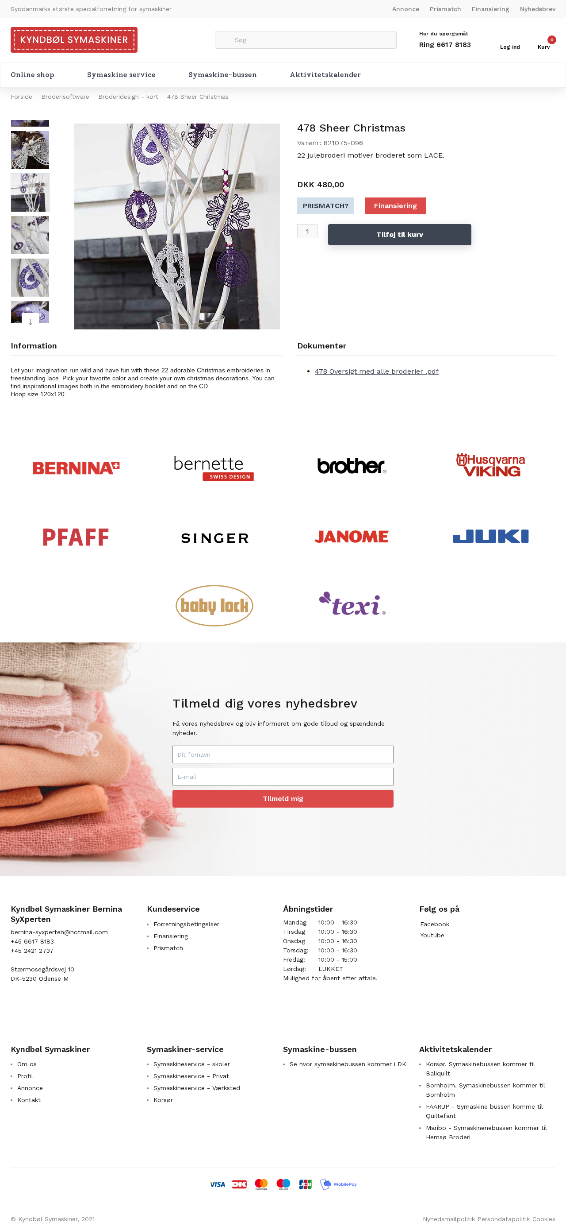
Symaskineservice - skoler (191, 1064)
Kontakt (29, 1099)
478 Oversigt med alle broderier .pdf (377, 371)
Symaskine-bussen (222, 74)
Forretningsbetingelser (186, 924)
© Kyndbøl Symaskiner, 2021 (53, 1218)
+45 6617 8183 (32, 941)
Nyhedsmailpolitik (449, 1218)
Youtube (432, 935)
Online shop (32, 74)
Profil (25, 1075)
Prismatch (445, 8)
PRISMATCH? (325, 205)
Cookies (543, 1218)
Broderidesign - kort (128, 96)
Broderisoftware (65, 96)
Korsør (163, 1099)
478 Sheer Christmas (198, 96)
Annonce (405, 8)
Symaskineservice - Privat (191, 1075)
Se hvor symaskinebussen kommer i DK (348, 1064)
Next (30, 322)
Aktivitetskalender (325, 74)
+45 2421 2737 (32, 950)
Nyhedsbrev (537, 8)
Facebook (434, 924)
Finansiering (490, 8)
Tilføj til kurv (399, 234)
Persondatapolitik (504, 1218)
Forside (21, 96)
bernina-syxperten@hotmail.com (59, 932)
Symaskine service (121, 74)
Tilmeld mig (283, 798)
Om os (27, 1064)
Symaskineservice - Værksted (196, 1087)
